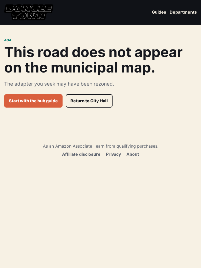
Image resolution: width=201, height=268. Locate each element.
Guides (159, 12)
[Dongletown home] (28, 12)
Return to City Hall (89, 100)
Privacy (113, 154)
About (132, 154)
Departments (183, 12)
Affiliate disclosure (81, 154)
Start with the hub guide (33, 100)
